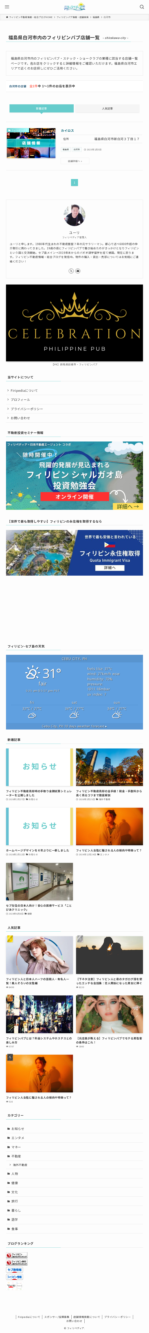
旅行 (14, 1201)
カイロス (67, 130)
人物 (14, 1173)
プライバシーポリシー (27, 408)
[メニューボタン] (7, 7)
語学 (14, 1219)
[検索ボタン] (142, 7)
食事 (14, 1228)
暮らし (16, 1210)
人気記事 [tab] (107, 108)
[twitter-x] (71, 270)
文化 (14, 1192)
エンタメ (17, 1137)
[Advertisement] (74, 609)
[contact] (77, 270)
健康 (14, 1182)
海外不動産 (20, 1165)
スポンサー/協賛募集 (56, 1317)
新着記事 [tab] (41, 108)
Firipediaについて (24, 390)
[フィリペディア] (74, 7)
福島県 (66, 149)
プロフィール (20, 399)
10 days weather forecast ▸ (74, 726)
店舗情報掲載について (86, 1317)
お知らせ (17, 1128)
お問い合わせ (20, 418)
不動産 (16, 1156)
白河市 (77, 149)
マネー (16, 1147)
